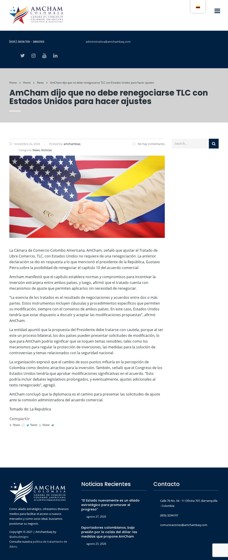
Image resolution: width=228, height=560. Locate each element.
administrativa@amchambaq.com (108, 42)
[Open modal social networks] (52, 425)
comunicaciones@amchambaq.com (183, 525)
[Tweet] (32, 425)
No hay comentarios (151, 144)
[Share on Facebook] (14, 425)
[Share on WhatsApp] (44, 425)
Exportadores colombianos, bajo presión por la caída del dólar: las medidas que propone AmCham (109, 532)
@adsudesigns (18, 537)
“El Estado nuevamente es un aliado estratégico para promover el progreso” (110, 505)
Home (13, 82)
